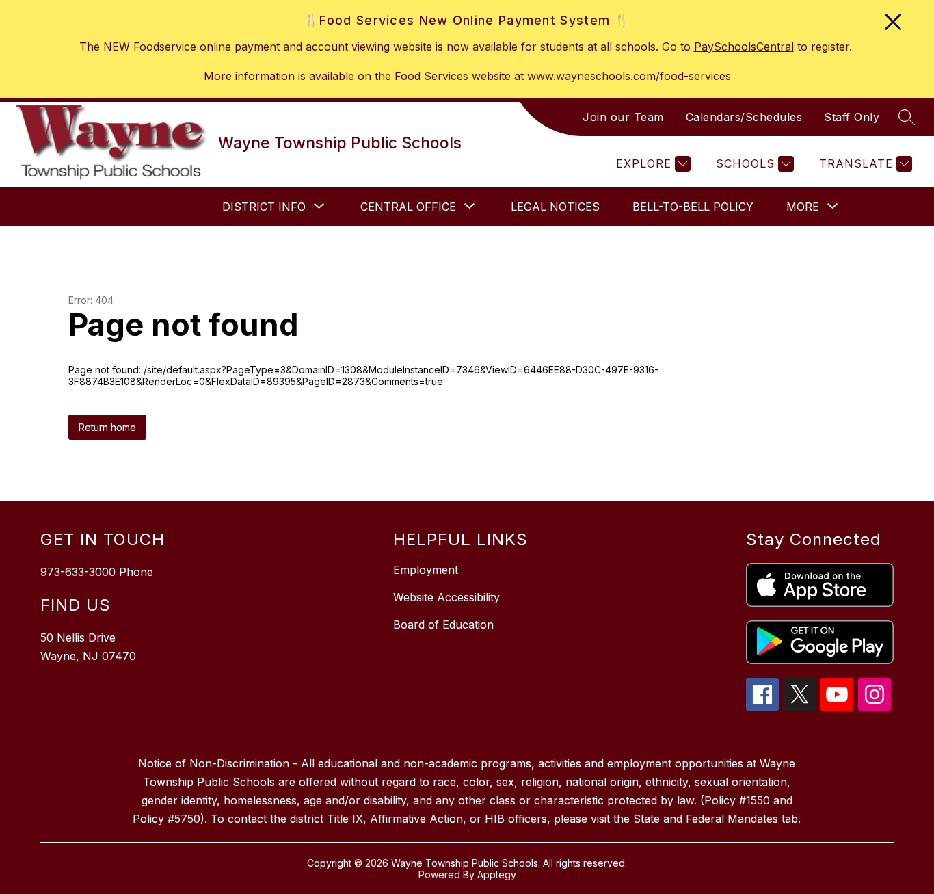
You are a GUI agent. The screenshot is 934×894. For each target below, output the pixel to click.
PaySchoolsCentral (744, 46)
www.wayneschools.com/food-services (629, 76)
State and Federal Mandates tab (714, 819)
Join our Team (623, 117)
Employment (425, 570)
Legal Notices (555, 206)
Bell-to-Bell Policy (692, 206)
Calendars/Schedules (744, 117)
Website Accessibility (446, 597)
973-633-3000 (78, 572)
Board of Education (443, 624)
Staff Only (851, 117)
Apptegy (496, 874)
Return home (107, 427)
